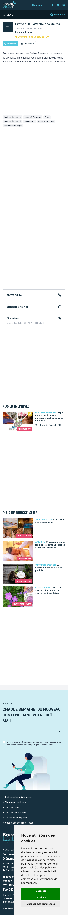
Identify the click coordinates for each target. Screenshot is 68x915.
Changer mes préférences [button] (41, 903)
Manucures (29, 121)
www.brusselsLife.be (13, 908)
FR (27, 5)
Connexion (37, 5)
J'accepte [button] (41, 890)
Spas (47, 117)
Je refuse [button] (41, 897)
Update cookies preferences (19, 822)
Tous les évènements (16, 812)
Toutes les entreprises (16, 817)
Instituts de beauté (12, 117)
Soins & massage (46, 121)
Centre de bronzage (13, 125)
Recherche (59, 14)
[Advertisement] (34, 164)
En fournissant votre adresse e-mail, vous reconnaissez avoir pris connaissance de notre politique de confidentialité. (34, 743)
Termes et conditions (15, 802)
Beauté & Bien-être (33, 117)
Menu (10, 15)
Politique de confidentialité (18, 797)
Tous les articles (13, 807)
